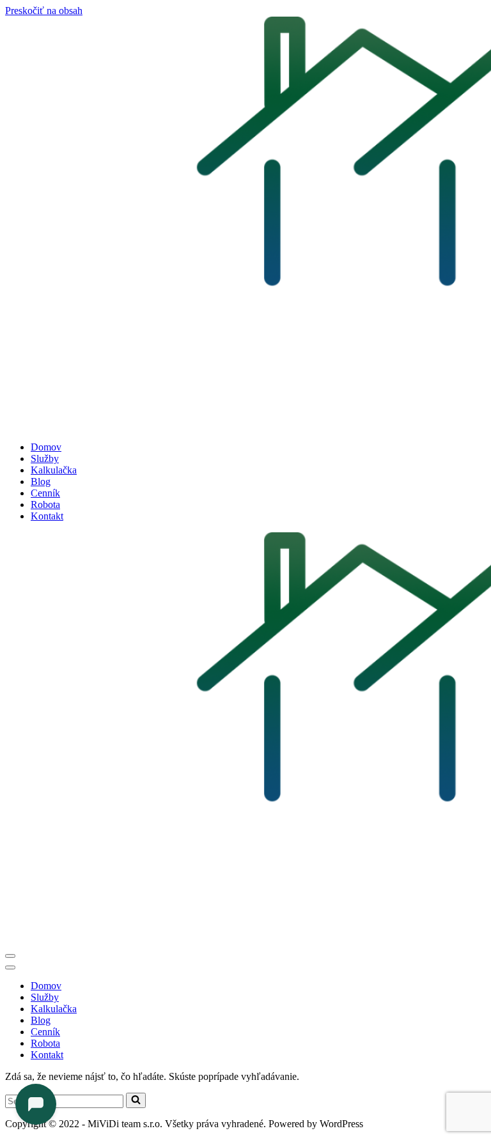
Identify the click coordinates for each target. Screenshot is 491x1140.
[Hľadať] (136, 1100)
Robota (45, 504)
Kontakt (47, 516)
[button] (136, 1100)
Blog (41, 481)
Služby (45, 458)
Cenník (45, 493)
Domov (46, 447)
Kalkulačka (54, 470)
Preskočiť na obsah (43, 10)
